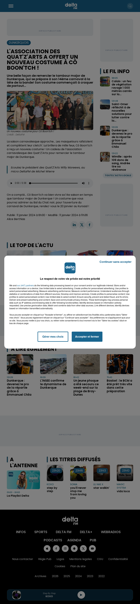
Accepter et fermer (87, 336)
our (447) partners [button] (25, 285)
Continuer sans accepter (115, 262)
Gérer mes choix (53, 336)
